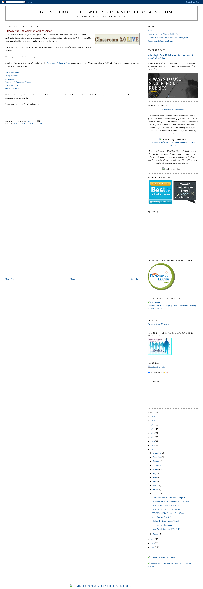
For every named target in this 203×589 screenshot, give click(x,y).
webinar (39, 124)
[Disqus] (72, 166)
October (156, 461)
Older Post (135, 279)
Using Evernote (11, 75)
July (155, 473)
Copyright (169, 305)
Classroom (160, 305)
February (157, 493)
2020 (153, 416)
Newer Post (10, 279)
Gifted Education (12, 88)
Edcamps (177, 305)
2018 (153, 424)
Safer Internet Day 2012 (161, 517)
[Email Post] (38, 121)
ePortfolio (151, 305)
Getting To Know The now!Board (165, 521)
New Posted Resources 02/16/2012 (166, 509)
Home (72, 279)
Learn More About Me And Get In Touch (164, 34)
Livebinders (10, 79)
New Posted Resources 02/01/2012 (166, 529)
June (155, 477)
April (155, 485)
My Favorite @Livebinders (163, 525)
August (156, 469)
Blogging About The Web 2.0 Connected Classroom (101, 12)
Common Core (20, 124)
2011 (153, 539)
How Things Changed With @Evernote (167, 505)
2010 (153, 543)
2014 (153, 441)
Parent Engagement (13, 72)
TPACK (30, 124)
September (157, 465)
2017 (153, 428)
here (15, 56)
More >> (158, 308)
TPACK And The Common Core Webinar (28, 30)
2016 (153, 433)
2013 (153, 445)
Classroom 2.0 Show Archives (58, 63)
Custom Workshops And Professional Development (168, 37)
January (156, 533)
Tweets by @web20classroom (159, 324)
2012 (153, 449)
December (157, 453)
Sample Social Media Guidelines (160, 41)
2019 (153, 420)
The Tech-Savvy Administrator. (172, 109)
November (157, 457)
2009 (153, 547)
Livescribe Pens (11, 85)
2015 (153, 437)
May (155, 481)
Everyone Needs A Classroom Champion (168, 497)
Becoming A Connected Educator (18, 82)
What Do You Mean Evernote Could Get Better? (171, 501)
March (156, 489)
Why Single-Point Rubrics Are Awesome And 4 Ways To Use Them (170, 56)
